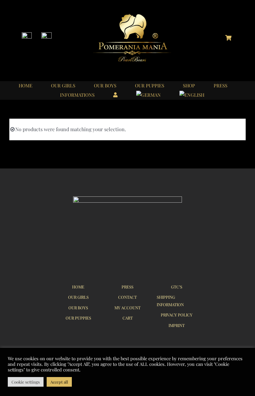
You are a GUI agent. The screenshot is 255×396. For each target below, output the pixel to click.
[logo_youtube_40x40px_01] (46, 34)
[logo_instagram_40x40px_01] (27, 34)
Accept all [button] (59, 381)
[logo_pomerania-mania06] (137, 15)
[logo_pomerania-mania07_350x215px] (127, 199)
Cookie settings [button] (26, 381)
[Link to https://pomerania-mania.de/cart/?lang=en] (228, 37)
